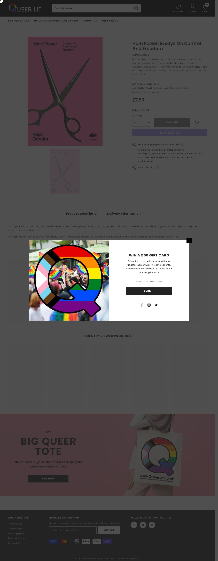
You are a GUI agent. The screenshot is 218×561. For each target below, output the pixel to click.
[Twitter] (156, 305)
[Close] (189, 240)
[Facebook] (141, 305)
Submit (149, 291)
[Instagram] (149, 305)
